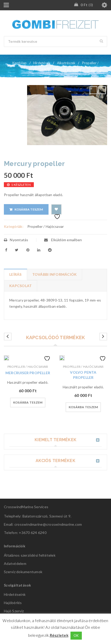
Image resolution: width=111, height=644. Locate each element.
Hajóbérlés (13, 602)
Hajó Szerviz (14, 611)
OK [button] (76, 635)
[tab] (15, 274)
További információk (54, 274)
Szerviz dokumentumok (23, 572)
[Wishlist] (56, 209)
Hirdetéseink (15, 594)
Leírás (15, 274)
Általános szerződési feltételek (30, 555)
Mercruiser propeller (27, 373)
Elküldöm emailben (66, 240)
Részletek (59, 635)
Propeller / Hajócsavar (45, 226)
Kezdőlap (19, 63)
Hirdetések (42, 63)
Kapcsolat (20, 285)
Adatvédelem (15, 563)
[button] (28, 402)
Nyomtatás (19, 240)
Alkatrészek (66, 63)
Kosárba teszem (28, 209)
